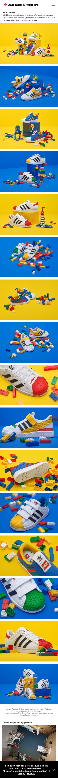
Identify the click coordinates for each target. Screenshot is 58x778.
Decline (31, 773)
